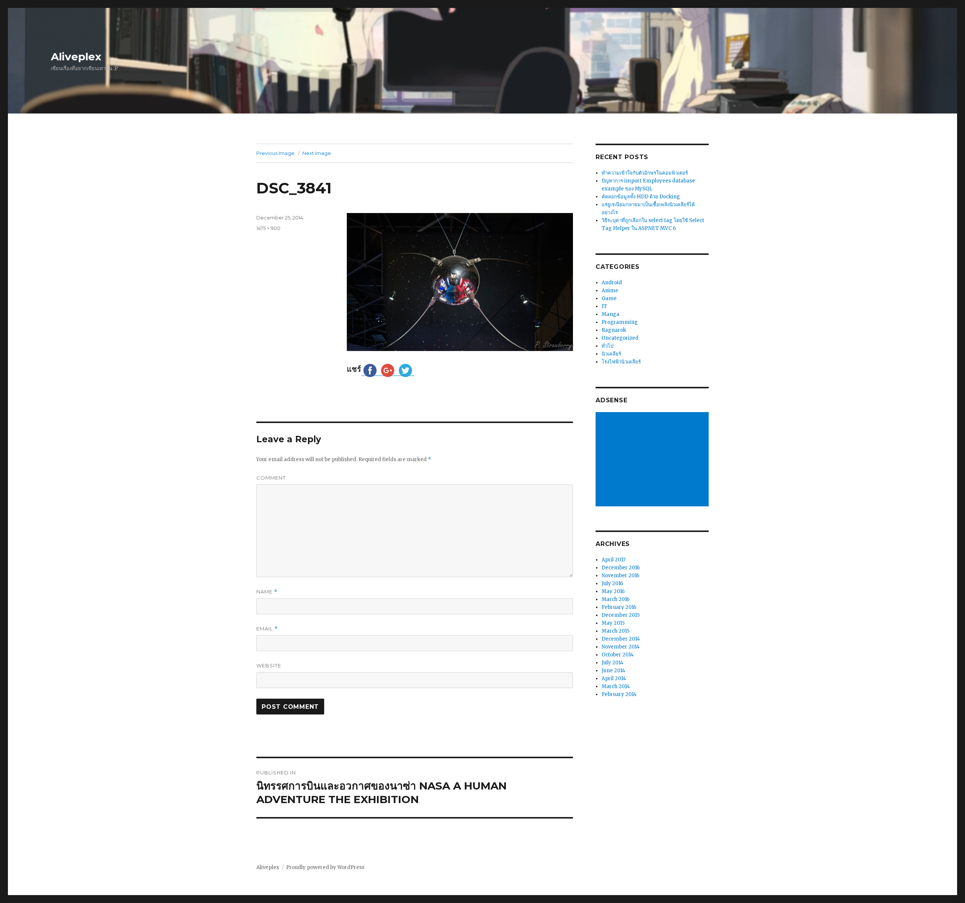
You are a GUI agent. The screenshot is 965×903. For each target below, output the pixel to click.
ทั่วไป (607, 346)
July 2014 (612, 662)
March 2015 (616, 631)
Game (609, 298)
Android (612, 282)
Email (267, 629)
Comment (271, 478)
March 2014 (616, 686)
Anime (610, 290)
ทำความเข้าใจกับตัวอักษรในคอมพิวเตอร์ (645, 173)
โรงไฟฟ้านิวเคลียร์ (621, 362)
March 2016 (616, 599)
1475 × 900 (268, 228)
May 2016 (613, 591)
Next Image (316, 153)
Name (266, 592)
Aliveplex (76, 56)
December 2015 (621, 615)
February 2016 (619, 607)
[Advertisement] (653, 460)
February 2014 (619, 694)
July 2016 (612, 583)
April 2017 (613, 560)
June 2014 (613, 670)
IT (604, 306)
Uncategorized (620, 338)
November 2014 (621, 647)
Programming (620, 322)
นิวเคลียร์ (611, 354)
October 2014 (618, 655)
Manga (610, 314)
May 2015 (613, 623)
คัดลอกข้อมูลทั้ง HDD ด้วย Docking (641, 196)
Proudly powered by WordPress (325, 867)
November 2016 (620, 575)
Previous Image (275, 153)
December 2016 (621, 567)
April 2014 (614, 678)
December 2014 (621, 639)
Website (268, 665)
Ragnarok (614, 330)
